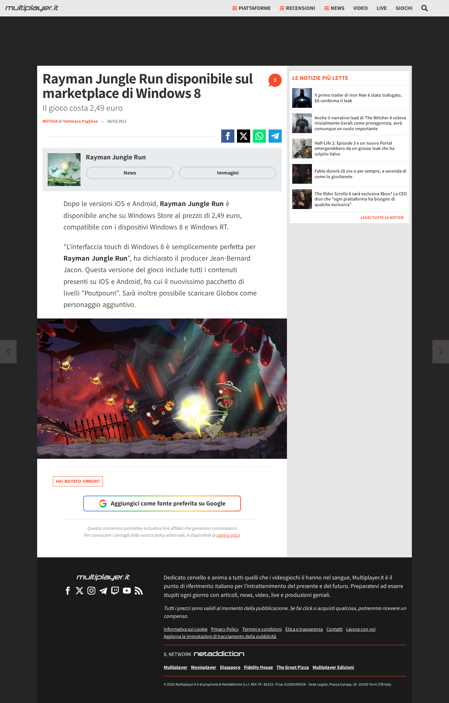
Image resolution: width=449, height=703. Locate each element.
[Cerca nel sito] (425, 8)
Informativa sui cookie (185, 629)
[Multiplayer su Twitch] (115, 590)
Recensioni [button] (300, 8)
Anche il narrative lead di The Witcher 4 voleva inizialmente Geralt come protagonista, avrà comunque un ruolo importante (360, 122)
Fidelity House (258, 667)
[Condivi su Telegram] (275, 136)
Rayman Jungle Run (116, 156)
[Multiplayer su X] (79, 590)
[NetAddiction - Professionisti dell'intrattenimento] (219, 654)
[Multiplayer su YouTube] (127, 590)
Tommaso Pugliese (81, 121)
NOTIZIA (50, 121)
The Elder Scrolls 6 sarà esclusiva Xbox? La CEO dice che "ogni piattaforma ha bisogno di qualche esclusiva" (361, 198)
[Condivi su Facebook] (227, 136)
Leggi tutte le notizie (382, 217)
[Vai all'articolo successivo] (8, 351)
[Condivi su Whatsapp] (259, 136)
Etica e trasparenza (304, 629)
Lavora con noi (360, 629)
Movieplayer (203, 667)
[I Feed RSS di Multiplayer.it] (139, 590)
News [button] (337, 8)
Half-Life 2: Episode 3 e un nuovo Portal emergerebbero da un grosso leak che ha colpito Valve (354, 148)
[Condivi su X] (243, 136)
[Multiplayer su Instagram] (91, 590)
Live (382, 8)
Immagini (228, 172)
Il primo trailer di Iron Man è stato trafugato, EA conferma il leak (358, 98)
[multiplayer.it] (103, 577)
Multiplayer (175, 667)
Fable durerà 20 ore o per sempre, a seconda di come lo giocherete (361, 173)
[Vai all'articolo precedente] (441, 351)
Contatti (334, 629)
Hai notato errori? (78, 481)
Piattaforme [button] (255, 8)
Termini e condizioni (262, 629)
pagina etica (228, 535)
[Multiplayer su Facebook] (68, 590)
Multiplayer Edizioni (333, 667)
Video (360, 8)
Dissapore (230, 667)
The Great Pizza (292, 667)
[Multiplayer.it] (32, 8)
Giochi (404, 8)
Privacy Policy (225, 629)
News (130, 172)
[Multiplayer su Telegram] (103, 590)
